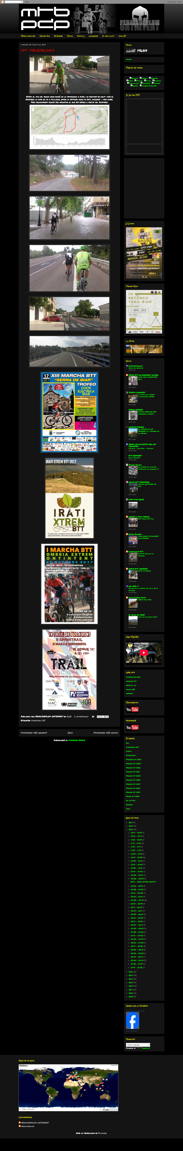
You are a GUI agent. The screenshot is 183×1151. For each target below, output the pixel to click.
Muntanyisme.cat (136, 366)
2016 (131, 972)
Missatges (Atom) (76, 740)
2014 (131, 979)
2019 (131, 822)
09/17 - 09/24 (137, 871)
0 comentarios (81, 716)
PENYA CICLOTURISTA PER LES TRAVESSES (142, 445)
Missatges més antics (105, 732)
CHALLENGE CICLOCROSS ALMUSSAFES (148, 537)
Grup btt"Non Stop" (137, 597)
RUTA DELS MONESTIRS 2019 (147, 378)
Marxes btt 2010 (133, 767)
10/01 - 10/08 (137, 864)
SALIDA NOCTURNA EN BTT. (147, 485)
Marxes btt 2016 (133, 788)
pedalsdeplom (27, 1126)
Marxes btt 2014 (133, 784)
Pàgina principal (28, 36)
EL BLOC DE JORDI (137, 615)
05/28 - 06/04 (137, 914)
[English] (134, 78)
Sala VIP (122, 36)
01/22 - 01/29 (137, 964)
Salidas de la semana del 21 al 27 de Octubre (143, 589)
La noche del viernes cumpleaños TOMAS (146, 395)
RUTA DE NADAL (144, 571)
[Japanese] (146, 83)
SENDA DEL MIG (144, 599)
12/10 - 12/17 (136, 836)
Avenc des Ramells (136, 368)
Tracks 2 (81, 36)
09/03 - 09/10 (137, 875)
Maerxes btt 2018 (133, 759)
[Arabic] (135, 85)
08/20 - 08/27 (137, 878)
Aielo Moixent (134, 457)
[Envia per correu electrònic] (98, 716)
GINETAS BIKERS (136, 427)
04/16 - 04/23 (137, 935)
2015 (131, 975)
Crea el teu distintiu (131, 1031)
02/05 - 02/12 (137, 960)
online (128, 59)
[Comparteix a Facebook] (105, 716)
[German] (154, 78)
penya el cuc (131, 685)
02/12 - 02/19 (137, 956)
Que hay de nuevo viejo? (147, 617)
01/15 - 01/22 (137, 967)
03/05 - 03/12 (137, 949)
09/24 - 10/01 (137, 868)
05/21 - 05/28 (137, 918)
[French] (144, 78)
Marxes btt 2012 (133, 776)
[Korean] (156, 83)
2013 (131, 982)
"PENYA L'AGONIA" (137, 392)
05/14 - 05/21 (137, 921)
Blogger (102, 1133)
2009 (131, 996)
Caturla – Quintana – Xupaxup (141, 448)
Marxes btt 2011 (133, 771)
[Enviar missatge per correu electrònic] (93, 716)
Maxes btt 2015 (132, 796)
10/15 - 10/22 (137, 857)
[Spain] (130, 80)
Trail (128, 808)
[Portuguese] (133, 83)
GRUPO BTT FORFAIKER (139, 482)
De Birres (58, 36)
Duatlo (129, 751)
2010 (131, 993)
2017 (131, 829)
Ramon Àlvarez (135, 534)
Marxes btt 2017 (133, 792)
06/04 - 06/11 (137, 910)
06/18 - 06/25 (137, 903)
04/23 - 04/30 (137, 932)
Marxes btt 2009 (133, 763)
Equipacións (45, 36)
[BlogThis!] (100, 716)
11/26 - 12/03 (137, 839)
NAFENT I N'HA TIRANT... (139, 516)
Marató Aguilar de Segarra (145, 554)
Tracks (70, 36)
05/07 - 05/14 (137, 925)
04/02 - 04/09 (137, 939)
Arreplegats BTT (136, 551)
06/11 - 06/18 (136, 907)
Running (129, 804)
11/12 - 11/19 (136, 846)
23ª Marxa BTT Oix (146, 519)
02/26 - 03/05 (137, 953)
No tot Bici (130, 800)
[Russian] (157, 80)
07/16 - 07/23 (137, 893)
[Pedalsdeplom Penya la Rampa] (132, 1028)
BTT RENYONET (135, 455)
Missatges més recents (34, 732)
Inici (70, 732)
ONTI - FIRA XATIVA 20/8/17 (37, 50)
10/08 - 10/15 (137, 861)
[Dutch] (148, 80)
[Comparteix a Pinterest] (107, 716)
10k (127, 743)
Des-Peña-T (134, 586)
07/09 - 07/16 (137, 896)
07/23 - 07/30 (137, 889)
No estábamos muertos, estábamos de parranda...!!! (148, 468)
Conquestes (93, 36)
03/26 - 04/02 (137, 942)
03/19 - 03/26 (137, 946)
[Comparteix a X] (103, 716)
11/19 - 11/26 (136, 843)
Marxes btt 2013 (133, 780)
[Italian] (139, 80)
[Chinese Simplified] (149, 85)
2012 (131, 986)
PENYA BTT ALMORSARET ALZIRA (143, 375)
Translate (145, 1048)
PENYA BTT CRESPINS (138, 568)
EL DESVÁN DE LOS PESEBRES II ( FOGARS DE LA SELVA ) (148, 431)
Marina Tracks (135, 465)
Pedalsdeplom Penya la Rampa (135, 1011)
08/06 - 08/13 (137, 886)
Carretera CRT (38, 720)
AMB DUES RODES (136, 499)
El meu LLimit (108, 36)
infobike (129, 693)
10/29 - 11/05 (137, 854)
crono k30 (130, 689)
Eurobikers (131, 755)
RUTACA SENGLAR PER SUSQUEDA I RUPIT (147, 413)
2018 (131, 826)
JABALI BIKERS (136, 409)
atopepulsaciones (133, 677)
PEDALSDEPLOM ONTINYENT (35, 1122)
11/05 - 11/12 (136, 850)
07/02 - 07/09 (137, 900)
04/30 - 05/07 (137, 928)
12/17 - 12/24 (137, 832)
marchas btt (131, 681)
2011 (131, 989)
